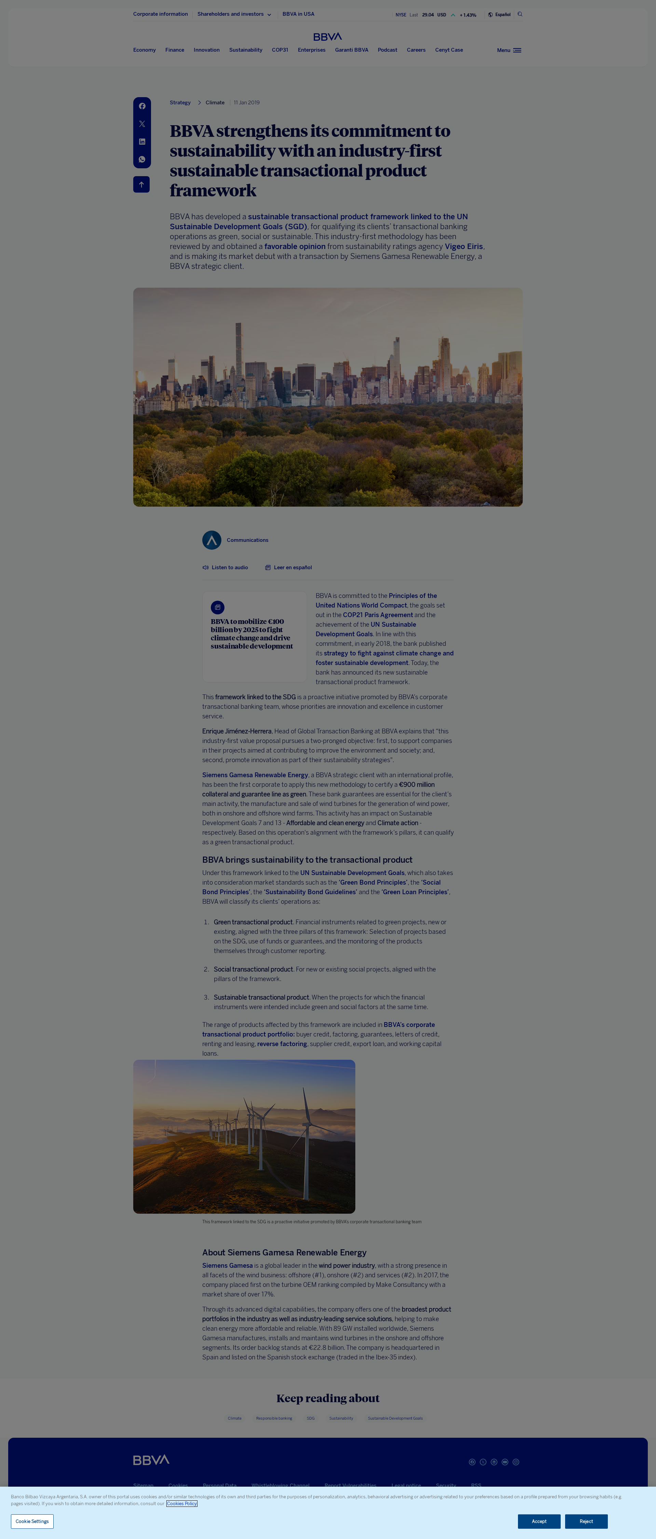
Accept (539, 1521)
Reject (586, 1521)
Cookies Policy (182, 1503)
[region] (328, 1513)
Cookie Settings (32, 1521)
